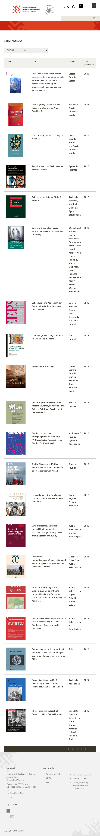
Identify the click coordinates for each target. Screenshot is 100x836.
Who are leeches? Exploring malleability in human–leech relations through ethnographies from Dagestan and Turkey (47, 530)
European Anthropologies (43, 366)
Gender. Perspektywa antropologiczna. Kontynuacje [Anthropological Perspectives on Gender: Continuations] (47, 438)
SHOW (10, 50)
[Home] (27, 9)
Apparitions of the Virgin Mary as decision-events (47, 168)
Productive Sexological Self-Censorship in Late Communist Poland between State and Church (47, 683)
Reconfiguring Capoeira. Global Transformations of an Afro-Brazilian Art (46, 108)
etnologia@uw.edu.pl (15, 793)
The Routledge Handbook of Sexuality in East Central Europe (47, 712)
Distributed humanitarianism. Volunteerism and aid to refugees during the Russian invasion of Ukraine (49, 561)
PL (94, 5)
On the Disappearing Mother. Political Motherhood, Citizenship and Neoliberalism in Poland (47, 467)
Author (72, 61)
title (34, 61)
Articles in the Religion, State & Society (46, 198)
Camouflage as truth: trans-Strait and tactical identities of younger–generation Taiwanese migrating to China (48, 654)
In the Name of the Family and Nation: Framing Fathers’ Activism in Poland (48, 498)
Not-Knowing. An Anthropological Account (47, 137)
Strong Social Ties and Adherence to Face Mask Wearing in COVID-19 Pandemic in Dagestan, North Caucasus (49, 623)
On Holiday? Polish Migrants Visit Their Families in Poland (47, 337)
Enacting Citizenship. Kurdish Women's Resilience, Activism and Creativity (48, 231)
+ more (9, 797)
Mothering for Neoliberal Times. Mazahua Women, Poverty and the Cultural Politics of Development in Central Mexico (48, 407)
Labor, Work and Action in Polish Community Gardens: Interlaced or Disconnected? (48, 306)
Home (4, 26)
